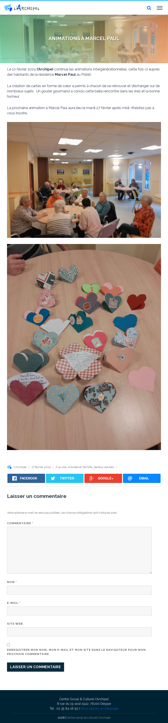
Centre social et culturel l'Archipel (88, 717)
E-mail (14, 603)
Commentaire (20, 523)
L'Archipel (20, 467)
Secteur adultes (104, 467)
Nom (12, 582)
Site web (15, 623)
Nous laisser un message (99, 708)
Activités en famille (80, 467)
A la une (61, 467)
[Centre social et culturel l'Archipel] (21, 7)
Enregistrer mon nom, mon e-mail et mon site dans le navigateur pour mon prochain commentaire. (76, 652)
